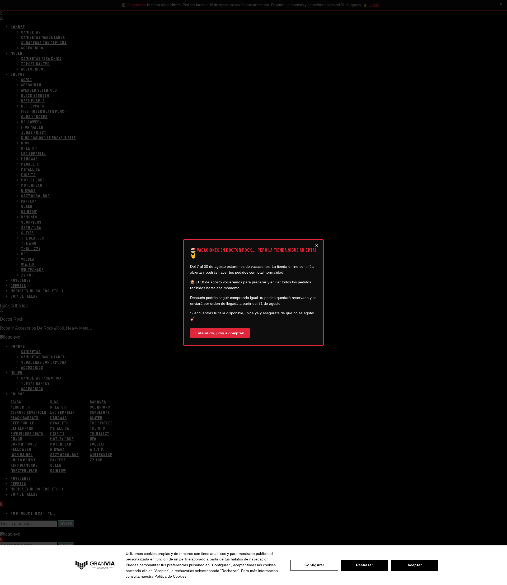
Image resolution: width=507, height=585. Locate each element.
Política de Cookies (170, 576)
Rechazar (364, 565)
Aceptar (414, 565)
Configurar (314, 565)
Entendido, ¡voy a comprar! (220, 333)
